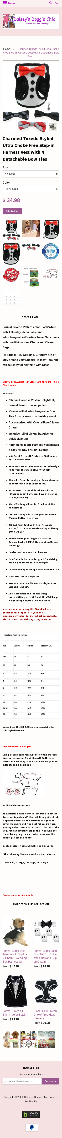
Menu (11, 3)
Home (6, 48)
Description (30, 317)
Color (6, 182)
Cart (56, 3)
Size (5, 167)
